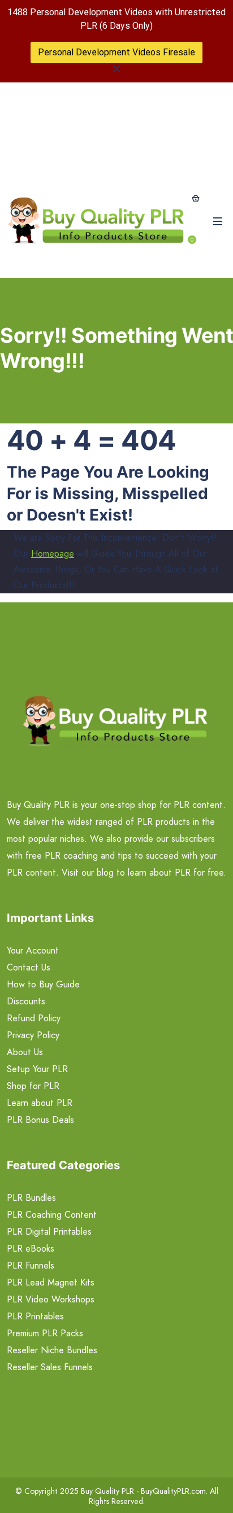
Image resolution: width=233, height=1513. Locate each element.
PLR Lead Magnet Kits (50, 1282)
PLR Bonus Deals (40, 1119)
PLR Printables (35, 1316)
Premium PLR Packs (45, 1333)
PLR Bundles (31, 1197)
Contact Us (28, 967)
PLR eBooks (30, 1248)
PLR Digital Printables (49, 1231)
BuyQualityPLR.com (173, 1491)
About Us (25, 1052)
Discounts (26, 1001)
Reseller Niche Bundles (52, 1350)
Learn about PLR (39, 1102)
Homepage (52, 553)
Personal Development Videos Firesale (116, 52)
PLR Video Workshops (50, 1299)
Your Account (33, 950)
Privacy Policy (33, 1035)
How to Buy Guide (43, 984)
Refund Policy (34, 1018)
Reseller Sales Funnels (50, 1367)
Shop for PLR (33, 1085)
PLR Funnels (30, 1265)
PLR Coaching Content (52, 1214)
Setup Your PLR (37, 1068)
